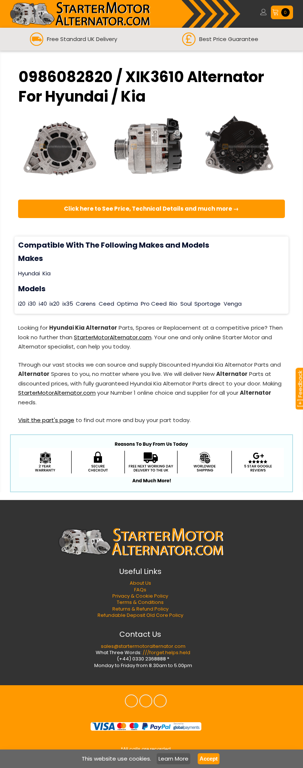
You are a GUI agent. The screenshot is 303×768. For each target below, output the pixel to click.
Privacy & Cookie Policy (140, 595)
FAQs (140, 589)
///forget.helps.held (166, 652)
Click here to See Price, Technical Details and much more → (151, 209)
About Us (140, 583)
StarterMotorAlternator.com (113, 337)
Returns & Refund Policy (140, 608)
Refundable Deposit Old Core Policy (140, 615)
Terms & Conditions (140, 602)
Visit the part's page (46, 420)
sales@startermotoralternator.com (143, 646)
